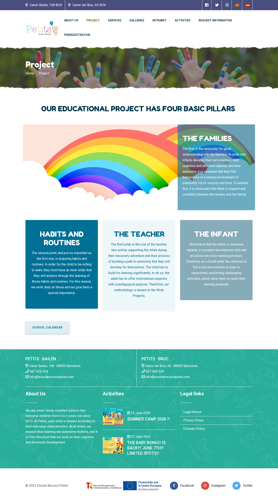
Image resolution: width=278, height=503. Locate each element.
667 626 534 (38, 371)
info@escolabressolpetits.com (51, 377)
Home (29, 73)
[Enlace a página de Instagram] (227, 5)
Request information (215, 20)
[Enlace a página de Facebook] (206, 5)
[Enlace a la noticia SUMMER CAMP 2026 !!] (113, 416)
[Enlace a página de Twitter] (217, 5)
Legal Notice (192, 412)
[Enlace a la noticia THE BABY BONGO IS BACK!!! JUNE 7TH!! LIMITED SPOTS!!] (113, 445)
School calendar (47, 327)
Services (114, 20)
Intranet (159, 20)
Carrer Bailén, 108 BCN (45, 5)
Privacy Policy (193, 420)
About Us (71, 20)
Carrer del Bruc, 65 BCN (89, 5)
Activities (182, 20)
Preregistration (77, 34)
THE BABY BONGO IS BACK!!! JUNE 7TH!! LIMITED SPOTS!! (146, 448)
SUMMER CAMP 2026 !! (148, 419)
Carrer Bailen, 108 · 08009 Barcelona (54, 366)
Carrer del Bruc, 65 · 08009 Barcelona (170, 366)
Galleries (136, 20)
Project (93, 20)
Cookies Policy (194, 429)
